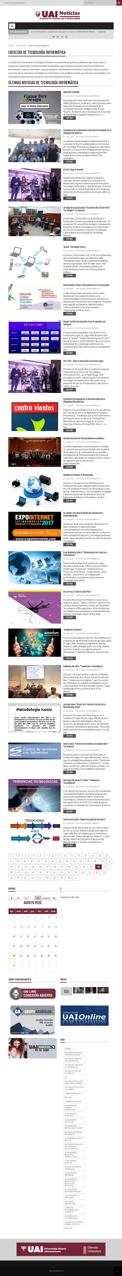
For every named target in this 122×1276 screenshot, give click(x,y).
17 (11, 861)
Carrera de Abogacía (73, 1101)
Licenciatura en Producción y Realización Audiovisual (71, 1182)
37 (47, 867)
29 (95, 861)
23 (53, 861)
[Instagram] (62, 36)
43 (91, 867)
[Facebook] (54, 36)
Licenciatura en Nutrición (71, 1162)
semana (46, 898)
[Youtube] (66, 36)
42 (83, 867)
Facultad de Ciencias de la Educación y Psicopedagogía (74, 1146)
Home (10, 45)
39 (62, 867)
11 (72, 856)
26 (74, 861)
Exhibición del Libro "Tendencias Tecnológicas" (83, 666)
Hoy (26, 898)
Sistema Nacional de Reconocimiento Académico (83, 438)
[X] (58, 36)
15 (100, 856)
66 (54, 878)
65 (47, 878)
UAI (66, 1077)
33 (18, 867)
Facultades (20, 45)
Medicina (68, 1097)
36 (40, 867)
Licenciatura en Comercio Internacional (71, 1107)
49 (33, 872)
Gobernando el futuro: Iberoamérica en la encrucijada (86, 285)
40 (69, 867)
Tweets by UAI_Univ (69, 897)
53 (61, 872)
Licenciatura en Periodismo (71, 1115)
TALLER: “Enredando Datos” (74, 247)
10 (65, 856)
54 (68, 872)
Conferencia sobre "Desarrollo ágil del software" (84, 819)
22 (46, 861)
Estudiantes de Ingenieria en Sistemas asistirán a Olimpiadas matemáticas (84, 400)
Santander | (36, 32)
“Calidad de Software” (72, 630)
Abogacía (68, 1228)
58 (97, 872)
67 (62, 878)
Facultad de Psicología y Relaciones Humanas (74, 1082)
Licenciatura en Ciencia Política (74, 1139)
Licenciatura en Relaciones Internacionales (71, 1154)
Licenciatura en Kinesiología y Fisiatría (74, 1127)
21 (39, 861)
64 (40, 878)
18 (18, 861)
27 (81, 861)
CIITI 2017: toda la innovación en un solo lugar (83, 361)
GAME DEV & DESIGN (71, 92)
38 (55, 867)
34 (26, 867)
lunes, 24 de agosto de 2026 (14, 3)
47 (19, 872)
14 (93, 856)
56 (83, 872)
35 (33, 867)
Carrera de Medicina (72, 1093)
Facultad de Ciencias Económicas (73, 1072)
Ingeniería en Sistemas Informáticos (73, 1133)
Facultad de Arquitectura (70, 1203)
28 (88, 861)
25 (67, 861)
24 (60, 861)
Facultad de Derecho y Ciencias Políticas (73, 1060)
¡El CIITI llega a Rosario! (73, 169)
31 (109, 861)
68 (69, 878)
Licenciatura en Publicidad (71, 1196)
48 (26, 872)
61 (18, 878)
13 (86, 856)
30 (102, 861)
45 (106, 867)
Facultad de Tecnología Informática (74, 1088)
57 (90, 872)
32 (11, 867)
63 (33, 878)
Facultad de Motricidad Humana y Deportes (74, 1223)
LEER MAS (69, 118)
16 (107, 856)
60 (11, 878)
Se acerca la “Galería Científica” (77, 591)
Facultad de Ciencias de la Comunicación (74, 1066)
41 (76, 867)
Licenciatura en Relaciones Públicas (73, 1190)
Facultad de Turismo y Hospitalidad (73, 1168)
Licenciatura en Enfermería (71, 1174)
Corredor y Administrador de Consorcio (71, 1210)
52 (54, 872)
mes (38, 898)
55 (76, 872)
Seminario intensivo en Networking (78, 475)
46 (11, 872)
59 (104, 872)
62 (25, 878)
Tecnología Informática (89, 96)
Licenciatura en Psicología (71, 1121)
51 (47, 872)
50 (40, 872)
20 (32, 861)
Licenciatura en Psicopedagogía (71, 1217)
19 (25, 861)
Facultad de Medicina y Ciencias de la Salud (73, 1054)
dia (54, 898)
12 (79, 856)
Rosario (68, 1049)
